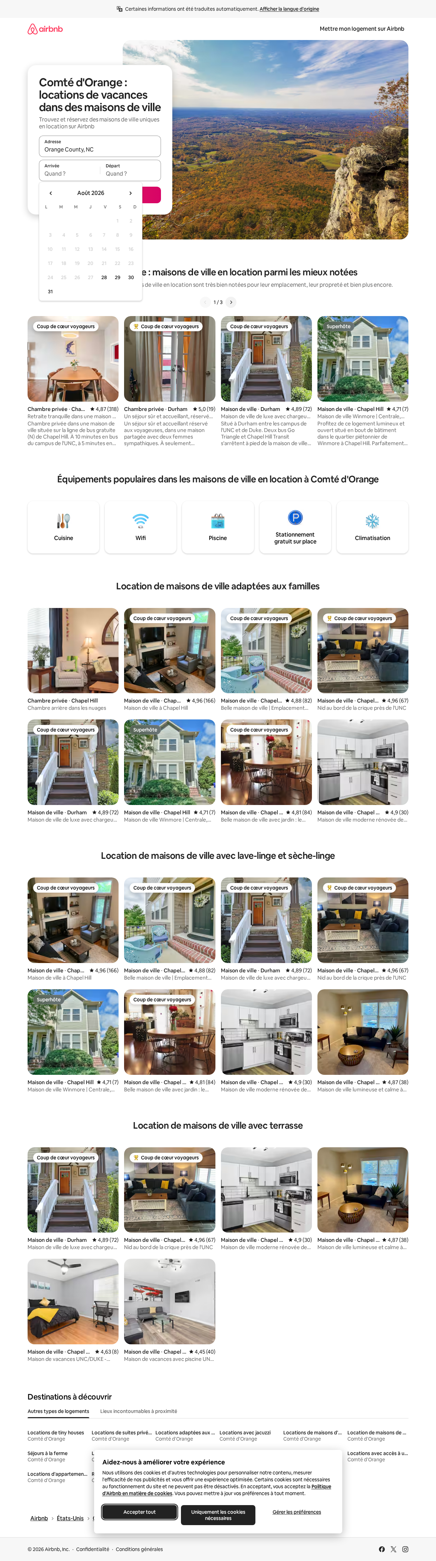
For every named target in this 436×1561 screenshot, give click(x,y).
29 (117, 277)
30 (131, 277)
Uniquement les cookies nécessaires (218, 1515)
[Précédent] (205, 302)
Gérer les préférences (296, 1512)
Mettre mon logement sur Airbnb (362, 28)
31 (50, 291)
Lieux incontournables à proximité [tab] (138, 1411)
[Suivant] (230, 302)
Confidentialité (92, 1549)
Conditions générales (139, 1549)
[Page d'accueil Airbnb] (45, 29)
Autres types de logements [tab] (58, 1411)
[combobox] (99, 149)
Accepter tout (139, 1512)
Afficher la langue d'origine (289, 9)
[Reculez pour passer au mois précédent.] (51, 193)
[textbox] (69, 173)
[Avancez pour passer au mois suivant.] (130, 193)
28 (104, 277)
